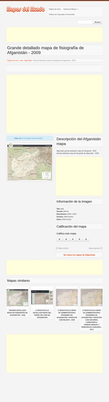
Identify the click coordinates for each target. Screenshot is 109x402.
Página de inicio (55, 9)
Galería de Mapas (70, 9)
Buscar (98, 22)
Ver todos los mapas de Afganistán (79, 254)
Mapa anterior (63, 248)
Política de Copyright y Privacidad (61, 14)
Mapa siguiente (94, 248)
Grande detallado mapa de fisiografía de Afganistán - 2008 (17, 312)
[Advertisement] (54, 34)
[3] (73, 239)
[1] (59, 239)
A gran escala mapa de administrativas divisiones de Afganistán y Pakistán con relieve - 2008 (67, 315)
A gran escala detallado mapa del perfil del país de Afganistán (42, 313)
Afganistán (28, 60)
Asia (21, 60)
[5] (86, 239)
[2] (66, 239)
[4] (79, 239)
